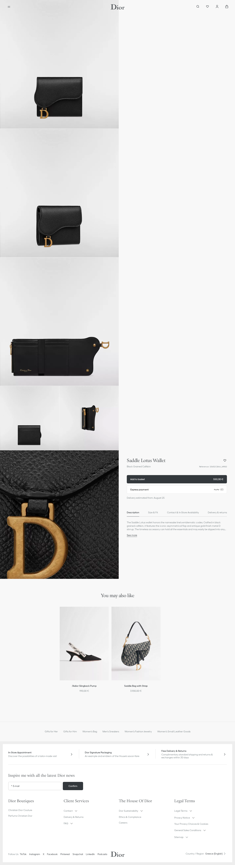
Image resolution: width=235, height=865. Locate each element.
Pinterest (65, 854)
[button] (59, 64)
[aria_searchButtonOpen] (198, 6)
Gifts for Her (51, 731)
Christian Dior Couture (20, 810)
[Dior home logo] (117, 6)
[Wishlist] (207, 6)
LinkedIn (90, 854)
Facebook (52, 854)
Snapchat (78, 854)
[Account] (217, 6)
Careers (123, 822)
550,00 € (176, 479)
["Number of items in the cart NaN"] (227, 6)
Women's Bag (89, 731)
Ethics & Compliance (130, 817)
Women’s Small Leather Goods (173, 731)
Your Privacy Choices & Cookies (191, 823)
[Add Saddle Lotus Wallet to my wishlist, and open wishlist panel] (225, 460)
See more (132, 535)
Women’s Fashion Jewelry (138, 731)
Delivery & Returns (73, 817)
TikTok (23, 854)
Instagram (34, 854)
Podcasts (102, 854)
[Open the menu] (9, 7)
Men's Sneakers (111, 731)
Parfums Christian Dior (20, 815)
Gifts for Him (70, 731)
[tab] (133, 512)
